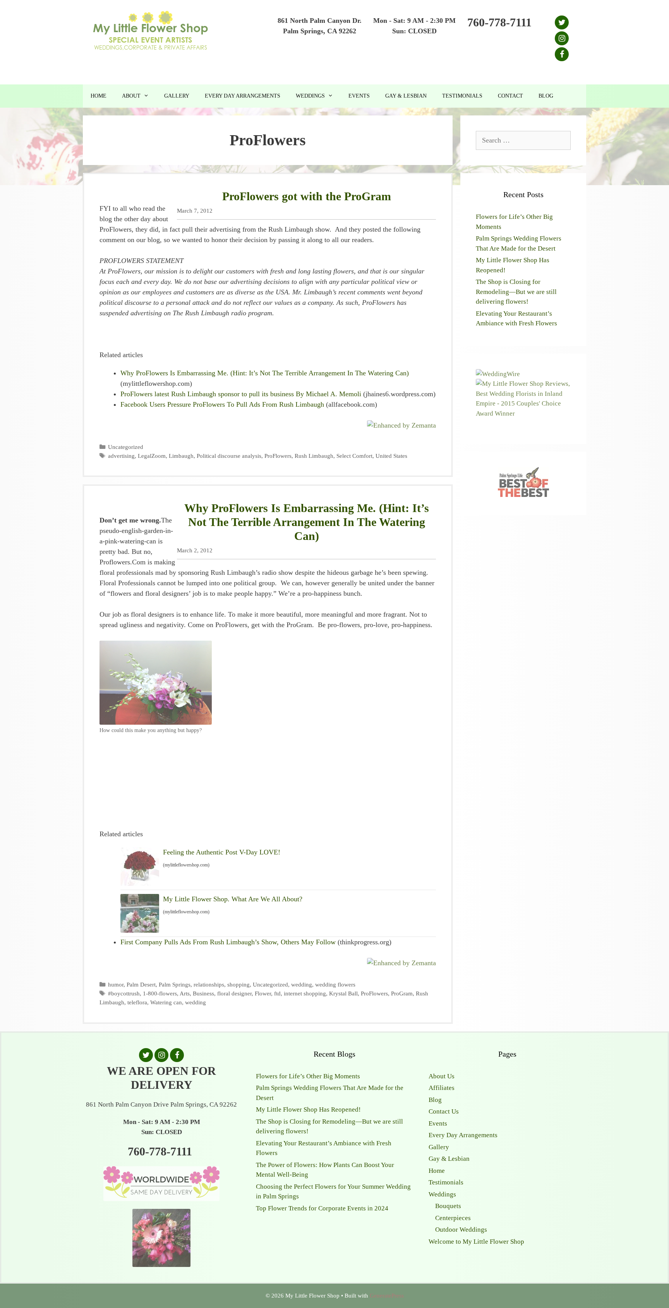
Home (98, 96)
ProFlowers (278, 455)
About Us (442, 1076)
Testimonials (462, 96)
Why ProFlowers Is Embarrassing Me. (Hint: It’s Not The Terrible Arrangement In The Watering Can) (264, 373)
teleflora (137, 1002)
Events (359, 96)
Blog (546, 96)
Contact (510, 96)
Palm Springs (174, 984)
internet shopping (305, 993)
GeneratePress (387, 1296)
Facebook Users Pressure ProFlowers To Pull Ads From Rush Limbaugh (222, 404)
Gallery (176, 96)
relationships (209, 984)
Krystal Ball (343, 993)
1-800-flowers (160, 993)
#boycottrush (124, 993)
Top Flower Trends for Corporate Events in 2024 (322, 1208)
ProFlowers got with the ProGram (306, 196)
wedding (301, 984)
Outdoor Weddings (461, 1229)
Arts (185, 993)
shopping (238, 984)
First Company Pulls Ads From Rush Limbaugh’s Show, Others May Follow (228, 942)
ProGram (402, 993)
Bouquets (448, 1206)
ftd (277, 993)
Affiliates (442, 1087)
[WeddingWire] (498, 374)
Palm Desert (141, 984)
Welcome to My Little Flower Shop (476, 1241)
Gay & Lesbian (406, 96)
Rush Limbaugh (314, 455)
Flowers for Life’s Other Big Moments (308, 1076)
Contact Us (444, 1111)
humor (116, 984)
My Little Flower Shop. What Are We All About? (232, 899)
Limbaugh (181, 455)
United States (391, 455)
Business (203, 993)
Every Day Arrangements (242, 96)
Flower (263, 993)
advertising (121, 455)
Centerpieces (453, 1218)
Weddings (310, 96)
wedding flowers (335, 984)
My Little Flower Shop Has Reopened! (308, 1109)
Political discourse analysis (229, 455)
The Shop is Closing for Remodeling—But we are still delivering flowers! (516, 291)
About (131, 96)
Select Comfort (354, 455)
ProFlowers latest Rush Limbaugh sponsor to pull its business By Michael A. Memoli (240, 394)
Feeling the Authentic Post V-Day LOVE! (221, 852)
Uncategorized (125, 446)
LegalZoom (152, 455)
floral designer (234, 993)
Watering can (166, 1002)
